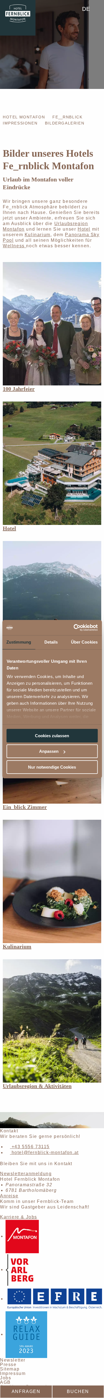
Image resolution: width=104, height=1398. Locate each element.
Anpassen (49, 751)
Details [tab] (51, 642)
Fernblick (67, 117)
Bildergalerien (64, 123)
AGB (5, 1382)
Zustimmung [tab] (18, 642)
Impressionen (20, 123)
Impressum (13, 1373)
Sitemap (9, 1369)
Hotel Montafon (24, 117)
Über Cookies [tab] (84, 642)
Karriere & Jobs (18, 1217)
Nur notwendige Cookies (52, 767)
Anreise (9, 1195)
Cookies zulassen (52, 735)
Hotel (84, 229)
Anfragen (26, 1391)
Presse (8, 1364)
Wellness (14, 245)
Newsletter (13, 1360)
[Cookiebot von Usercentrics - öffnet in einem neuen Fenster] (74, 627)
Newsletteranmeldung (26, 1173)
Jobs (5, 1377)
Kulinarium (37, 234)
